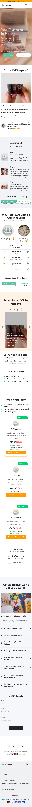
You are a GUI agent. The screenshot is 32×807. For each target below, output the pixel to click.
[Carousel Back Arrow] (2, 327)
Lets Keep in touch (9, 780)
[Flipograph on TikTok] (29, 764)
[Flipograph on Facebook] (24, 764)
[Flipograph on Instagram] (27, 764)
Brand (4, 769)
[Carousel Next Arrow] (29, 327)
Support (5, 774)
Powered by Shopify (20, 805)
